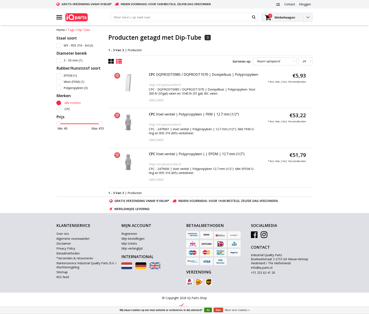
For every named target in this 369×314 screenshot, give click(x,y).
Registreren (129, 234)
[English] (154, 268)
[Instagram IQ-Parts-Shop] (264, 236)
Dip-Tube (83, 30)
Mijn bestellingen (133, 239)
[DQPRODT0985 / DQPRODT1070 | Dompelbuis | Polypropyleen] (128, 83)
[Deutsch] (140, 268)
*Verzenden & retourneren (74, 258)
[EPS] (192, 244)
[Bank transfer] (206, 235)
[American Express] (192, 235)
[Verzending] (189, 282)
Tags (71, 30)
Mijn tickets (129, 243)
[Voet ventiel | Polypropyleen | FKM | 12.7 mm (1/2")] (128, 122)
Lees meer (156, 100)
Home (60, 30)
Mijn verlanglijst (132, 248)
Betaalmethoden (68, 253)
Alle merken (72, 103)
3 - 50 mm (73, 60)
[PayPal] (234, 252)
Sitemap (62, 272)
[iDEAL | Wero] (220, 244)
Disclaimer (63, 243)
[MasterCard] (206, 252)
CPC (67, 109)
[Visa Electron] (220, 261)
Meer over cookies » (237, 310)
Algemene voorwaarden (72, 239)
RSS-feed (62, 277)
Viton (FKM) (74, 82)
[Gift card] (206, 244)
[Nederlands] (277, 4)
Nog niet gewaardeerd (165, 85)
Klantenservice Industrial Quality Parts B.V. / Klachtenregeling (86, 265)
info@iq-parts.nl (261, 268)
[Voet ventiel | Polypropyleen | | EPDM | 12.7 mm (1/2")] (128, 162)
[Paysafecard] (192, 261)
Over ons (62, 234)
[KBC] (234, 244)
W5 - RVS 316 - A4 (78, 45)
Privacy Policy (65, 248)
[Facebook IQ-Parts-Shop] (254, 236)
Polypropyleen (76, 88)
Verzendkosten (297, 81)
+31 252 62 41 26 (263, 272)
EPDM (70, 75)
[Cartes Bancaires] (234, 235)
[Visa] (206, 261)
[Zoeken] (254, 17)
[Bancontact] (220, 252)
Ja (207, 310)
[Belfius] (220, 235)
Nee (218, 310)
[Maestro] (192, 252)
